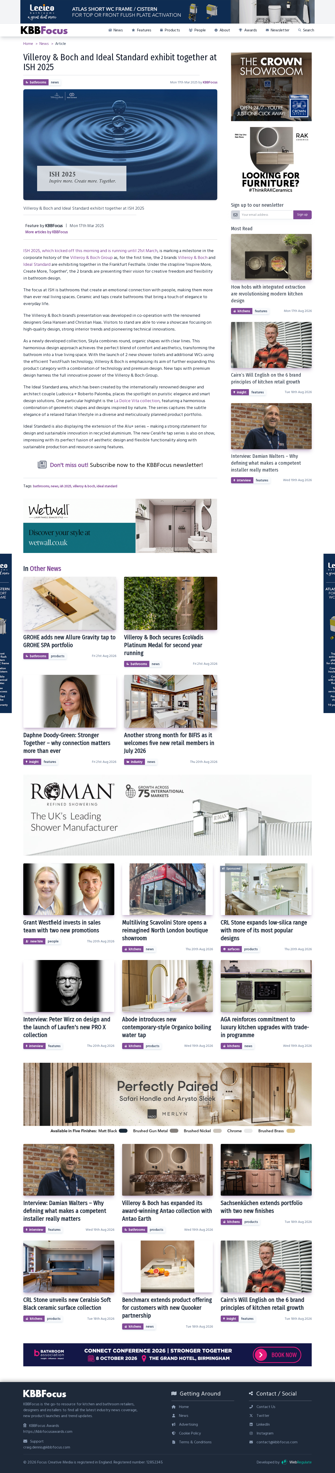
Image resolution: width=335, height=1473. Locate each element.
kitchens (244, 311)
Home (28, 43)
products (57, 656)
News (44, 43)
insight (34, 761)
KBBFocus (210, 82)
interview (244, 480)
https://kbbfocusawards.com (47, 1431)
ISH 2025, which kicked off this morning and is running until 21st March (90, 251)
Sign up (302, 214)
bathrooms (38, 82)
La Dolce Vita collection (137, 401)
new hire (36, 941)
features (50, 761)
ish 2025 (65, 486)
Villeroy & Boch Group (91, 258)
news (55, 82)
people (53, 941)
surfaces (233, 949)
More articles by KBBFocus (46, 232)
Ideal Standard (37, 264)
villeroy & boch (84, 486)
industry (136, 761)
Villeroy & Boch (192, 258)
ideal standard (107, 486)
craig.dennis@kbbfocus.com (46, 1447)
